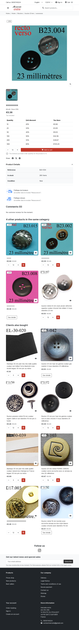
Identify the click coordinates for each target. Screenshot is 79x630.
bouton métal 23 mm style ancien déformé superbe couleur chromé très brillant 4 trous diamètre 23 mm (56, 308)
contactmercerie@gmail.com (53, 623)
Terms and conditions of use (51, 584)
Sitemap (43, 593)
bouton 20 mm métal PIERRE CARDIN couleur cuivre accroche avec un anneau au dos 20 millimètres (56, 471)
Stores (43, 596)
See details (12, 317)
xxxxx (9, 258)
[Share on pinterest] (19, 158)
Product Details (13, 164)
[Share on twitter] (16, 158)
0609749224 (48, 621)
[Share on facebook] (12, 158)
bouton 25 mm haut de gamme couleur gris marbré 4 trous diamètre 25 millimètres (56, 365)
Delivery (43, 578)
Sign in (8, 611)
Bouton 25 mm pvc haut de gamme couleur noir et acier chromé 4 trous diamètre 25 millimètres (56, 418)
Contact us (44, 590)
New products (11, 581)
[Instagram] (39, 550)
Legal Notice (45, 581)
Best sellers (10, 584)
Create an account (12, 614)
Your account (11, 603)
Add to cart (47, 150)
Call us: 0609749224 (13, 2)
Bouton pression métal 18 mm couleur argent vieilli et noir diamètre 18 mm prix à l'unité (21, 418)
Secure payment (46, 587)
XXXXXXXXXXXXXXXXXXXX (16, 521)
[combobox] (57, 8)
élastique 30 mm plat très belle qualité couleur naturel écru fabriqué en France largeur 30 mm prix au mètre (20, 471)
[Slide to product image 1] (12, 95)
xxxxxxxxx (45, 258)
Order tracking (11, 608)
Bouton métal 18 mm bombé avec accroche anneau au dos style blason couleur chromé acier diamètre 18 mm (54, 523)
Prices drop (10, 578)
